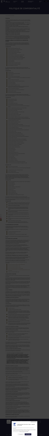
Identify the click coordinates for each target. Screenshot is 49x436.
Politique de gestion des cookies (24, 431)
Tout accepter (28, 434)
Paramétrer (21, 434)
